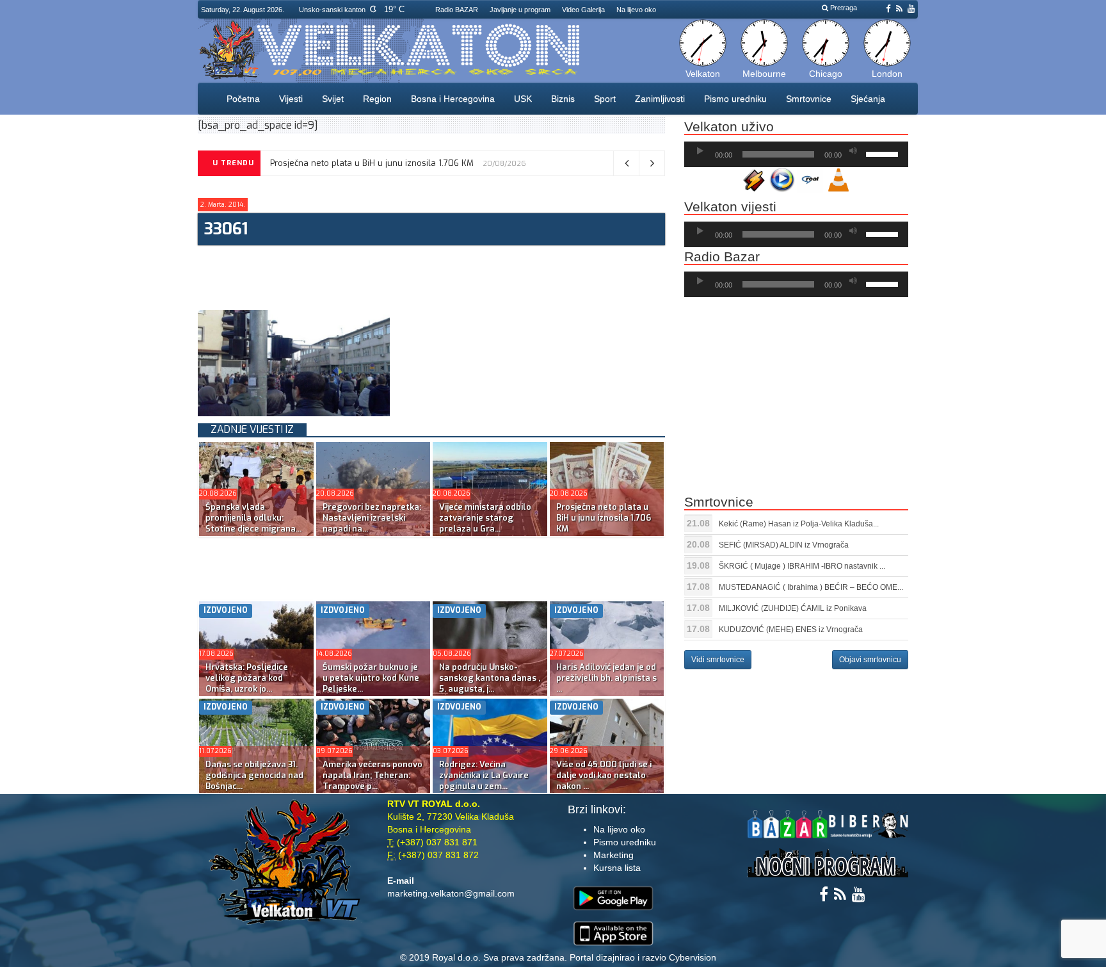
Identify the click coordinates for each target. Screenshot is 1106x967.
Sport (605, 98)
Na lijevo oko (636, 9)
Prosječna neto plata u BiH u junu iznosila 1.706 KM (372, 163)
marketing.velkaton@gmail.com (451, 893)
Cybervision (692, 957)
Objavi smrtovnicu (870, 659)
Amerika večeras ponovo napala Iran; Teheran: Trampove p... (372, 775)
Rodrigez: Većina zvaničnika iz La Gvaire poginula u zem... (484, 775)
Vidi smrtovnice (717, 659)
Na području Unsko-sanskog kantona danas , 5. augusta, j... (489, 678)
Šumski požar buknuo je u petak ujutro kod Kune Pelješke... (371, 678)
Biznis (563, 98)
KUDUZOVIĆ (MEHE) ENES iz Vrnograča (791, 629)
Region (377, 98)
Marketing (613, 855)
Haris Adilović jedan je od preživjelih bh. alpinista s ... (606, 678)
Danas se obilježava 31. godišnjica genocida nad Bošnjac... (254, 775)
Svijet (333, 98)
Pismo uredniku (735, 98)
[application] (796, 154)
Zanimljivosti (660, 98)
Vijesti (291, 98)
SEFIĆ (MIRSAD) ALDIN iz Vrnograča (784, 544)
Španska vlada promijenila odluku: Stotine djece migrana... (253, 517)
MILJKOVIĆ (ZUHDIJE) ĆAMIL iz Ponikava (793, 608)
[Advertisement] (431, 276)
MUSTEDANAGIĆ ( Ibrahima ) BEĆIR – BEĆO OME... (811, 587)
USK (523, 98)
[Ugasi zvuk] (853, 151)
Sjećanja (868, 98)
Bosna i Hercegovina (453, 98)
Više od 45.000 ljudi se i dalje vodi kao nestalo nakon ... (604, 775)
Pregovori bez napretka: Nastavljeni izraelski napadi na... (372, 517)
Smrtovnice (808, 98)
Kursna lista (617, 868)
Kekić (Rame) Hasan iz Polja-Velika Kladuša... (799, 523)
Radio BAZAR (456, 9)
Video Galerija (583, 9)
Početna (243, 98)
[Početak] (700, 151)
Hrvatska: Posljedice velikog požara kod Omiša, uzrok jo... (246, 678)
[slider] (884, 153)
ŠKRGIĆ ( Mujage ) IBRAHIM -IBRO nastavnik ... (802, 566)
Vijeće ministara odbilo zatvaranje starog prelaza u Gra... (485, 517)
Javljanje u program (520, 9)
